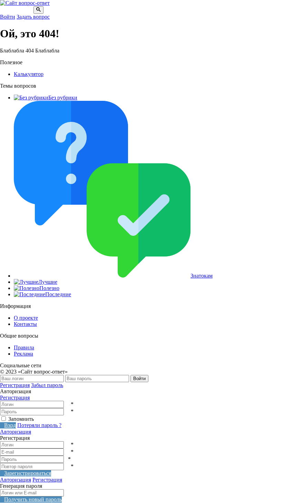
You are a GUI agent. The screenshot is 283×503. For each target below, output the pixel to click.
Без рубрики (62, 97)
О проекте (26, 318)
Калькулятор (28, 74)
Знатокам (202, 276)
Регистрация (15, 385)
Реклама (23, 354)
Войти (7, 17)
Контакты (25, 324)
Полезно (49, 288)
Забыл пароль (47, 385)
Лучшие (47, 282)
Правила (24, 347)
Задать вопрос (33, 17)
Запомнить (21, 419)
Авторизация (15, 432)
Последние (58, 294)
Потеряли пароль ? (39, 425)
